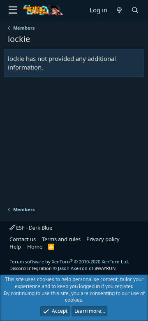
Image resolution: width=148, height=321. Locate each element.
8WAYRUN (105, 268)
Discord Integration (30, 268)
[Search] (135, 10)
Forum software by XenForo (69, 261)
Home (34, 246)
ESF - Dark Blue (33, 227)
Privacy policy (103, 239)
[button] (13, 10)
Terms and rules (61, 239)
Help (15, 246)
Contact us (22, 239)
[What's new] (119, 10)
